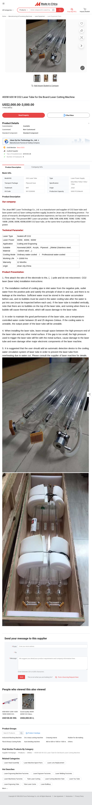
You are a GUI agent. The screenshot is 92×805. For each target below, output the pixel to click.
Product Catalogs (34, 733)
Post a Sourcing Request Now (67, 677)
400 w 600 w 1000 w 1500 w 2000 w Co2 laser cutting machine (57, 742)
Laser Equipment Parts (54, 16)
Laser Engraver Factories (42, 773)
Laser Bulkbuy (46, 784)
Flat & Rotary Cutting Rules (11, 742)
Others (70, 742)
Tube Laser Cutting (33, 779)
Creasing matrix (51, 737)
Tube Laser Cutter (30, 784)
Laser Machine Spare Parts (33, 763)
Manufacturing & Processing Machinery (20, 16)
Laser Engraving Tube (11, 784)
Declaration (69, 796)
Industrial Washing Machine (12, 737)
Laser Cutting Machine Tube (54, 779)
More (4, 788)
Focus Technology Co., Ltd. (31, 796)
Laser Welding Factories (63, 773)
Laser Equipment (40, 16)
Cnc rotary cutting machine (33, 737)
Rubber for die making (75, 737)
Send (21, 677)
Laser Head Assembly (11, 763)
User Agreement (58, 796)
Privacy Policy (79, 796)
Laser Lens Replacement (55, 763)
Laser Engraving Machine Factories (16, 773)
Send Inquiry (24, 115)
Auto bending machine (32, 742)
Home (4, 16)
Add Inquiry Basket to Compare (46, 85)
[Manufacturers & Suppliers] (46, 4)
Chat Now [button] (70, 115)
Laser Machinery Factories (13, 779)
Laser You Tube (74, 779)
